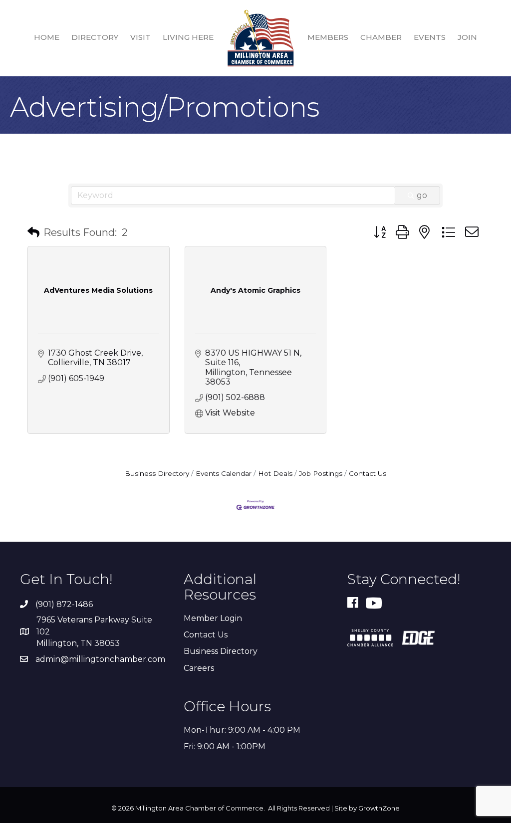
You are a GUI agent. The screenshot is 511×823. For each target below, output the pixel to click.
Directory (94, 37)
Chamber (381, 37)
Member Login (213, 618)
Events (430, 37)
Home (46, 37)
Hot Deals (275, 473)
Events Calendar (224, 473)
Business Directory (157, 473)
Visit (140, 37)
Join (467, 37)
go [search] (422, 195)
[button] (33, 232)
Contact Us (367, 473)
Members (327, 37)
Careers (199, 668)
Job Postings (320, 473)
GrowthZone (379, 808)
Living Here (188, 37)
